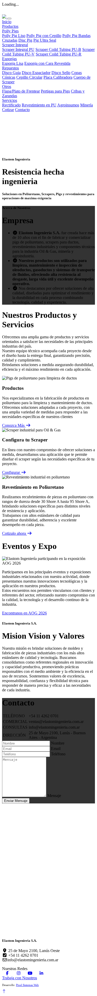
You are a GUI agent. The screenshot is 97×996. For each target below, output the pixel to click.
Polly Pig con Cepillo (43, 35)
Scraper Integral (15, 45)
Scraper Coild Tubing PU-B (58, 49)
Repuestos (10, 68)
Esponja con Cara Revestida (47, 63)
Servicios (9, 100)
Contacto (22, 109)
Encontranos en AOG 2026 (24, 613)
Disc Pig (25, 40)
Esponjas (9, 59)
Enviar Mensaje (15, 801)
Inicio (6, 22)
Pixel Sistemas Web (27, 984)
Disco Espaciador (36, 72)
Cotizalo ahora (14, 533)
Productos (10, 26)
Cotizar (8, 109)
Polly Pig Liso (13, 35)
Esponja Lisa (12, 63)
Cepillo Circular (29, 77)
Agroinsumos (68, 105)
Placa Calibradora (57, 77)
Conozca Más (14, 425)
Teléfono (58, 754)
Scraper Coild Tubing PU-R (58, 54)
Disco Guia (11, 72)
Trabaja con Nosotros (19, 978)
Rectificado (11, 105)
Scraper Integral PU (18, 49)
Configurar (11, 472)
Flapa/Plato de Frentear (21, 91)
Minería (86, 105)
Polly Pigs (10, 31)
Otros (6, 86)
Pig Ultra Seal (44, 40)
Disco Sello (60, 72)
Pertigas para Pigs (55, 91)
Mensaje (54, 795)
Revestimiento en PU (39, 105)
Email (56, 748)
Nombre (57, 743)
